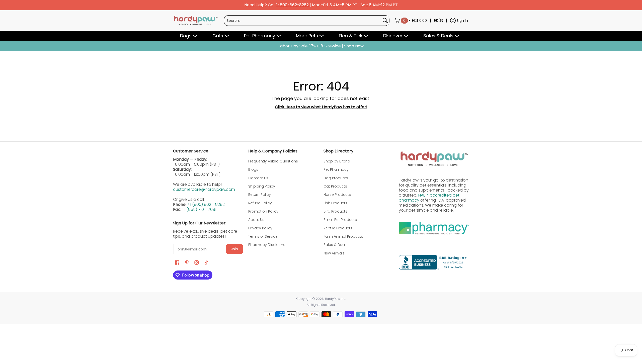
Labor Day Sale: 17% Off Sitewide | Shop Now (321, 46)
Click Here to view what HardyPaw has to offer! (321, 107)
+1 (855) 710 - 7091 (199, 209)
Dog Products (336, 177)
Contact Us (258, 177)
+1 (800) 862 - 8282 (206, 204)
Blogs (253, 169)
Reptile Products (338, 228)
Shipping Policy (261, 186)
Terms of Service (263, 236)
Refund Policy (260, 203)
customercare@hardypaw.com (204, 189)
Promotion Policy (263, 211)
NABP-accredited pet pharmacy (429, 197)
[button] (177, 262)
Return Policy (259, 194)
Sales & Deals (336, 244)
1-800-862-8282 (292, 5)
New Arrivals (334, 253)
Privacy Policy (260, 228)
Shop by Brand (337, 161)
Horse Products (337, 194)
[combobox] (302, 21)
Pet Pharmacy (336, 169)
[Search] (385, 21)
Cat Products (335, 186)
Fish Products (335, 203)
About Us (256, 219)
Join (234, 248)
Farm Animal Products (343, 236)
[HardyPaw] (195, 20)
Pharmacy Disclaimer (267, 244)
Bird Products (335, 211)
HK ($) (438, 20)
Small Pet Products (340, 219)
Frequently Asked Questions (273, 161)
